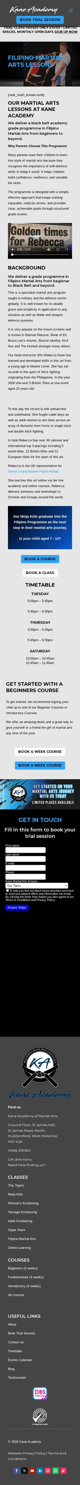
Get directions (20, 1159)
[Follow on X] (24, 1471)
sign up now (66, 32)
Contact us (16, 1342)
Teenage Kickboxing (22, 1212)
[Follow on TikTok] (63, 1471)
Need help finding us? (26, 1165)
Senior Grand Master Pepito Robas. (34, 471)
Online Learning (19, 1248)
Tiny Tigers (16, 1185)
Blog (11, 1369)
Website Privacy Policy (26, 1453)
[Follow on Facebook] (17, 1471)
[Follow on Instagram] (48, 1471)
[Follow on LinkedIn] (40, 1471)
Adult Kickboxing (20, 1221)
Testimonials (17, 1377)
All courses (16, 1295)
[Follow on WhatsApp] (55, 1471)
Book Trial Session (40, 20)
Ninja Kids (15, 1194)
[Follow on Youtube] (32, 1471)
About (12, 1324)
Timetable (15, 1351)
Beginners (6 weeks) (23, 1268)
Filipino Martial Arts (22, 1239)
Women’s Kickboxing (23, 1203)
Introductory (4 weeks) (24, 1286)
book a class (40, 573)
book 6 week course (40, 765)
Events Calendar (20, 1360)
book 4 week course (40, 752)
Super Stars (16, 1230)
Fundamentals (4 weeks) (26, 1277)
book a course (40, 559)
